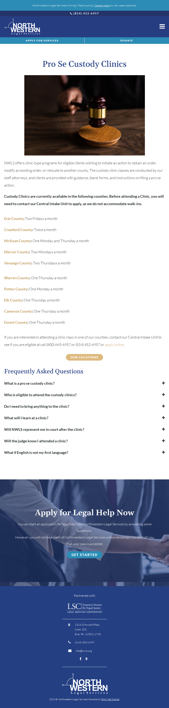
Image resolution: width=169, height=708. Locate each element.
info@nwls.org (84, 650)
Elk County (13, 300)
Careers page (102, 5)
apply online (114, 344)
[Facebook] (80, 658)
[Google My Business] (86, 658)
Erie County (13, 218)
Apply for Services (42, 40)
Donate (126, 40)
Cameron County (18, 311)
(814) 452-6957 (86, 13)
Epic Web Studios (110, 699)
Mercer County (16, 252)
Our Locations (84, 357)
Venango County (17, 263)
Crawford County (18, 229)
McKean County (17, 240)
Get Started (85, 555)
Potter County (16, 289)
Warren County (16, 278)
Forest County (15, 322)
